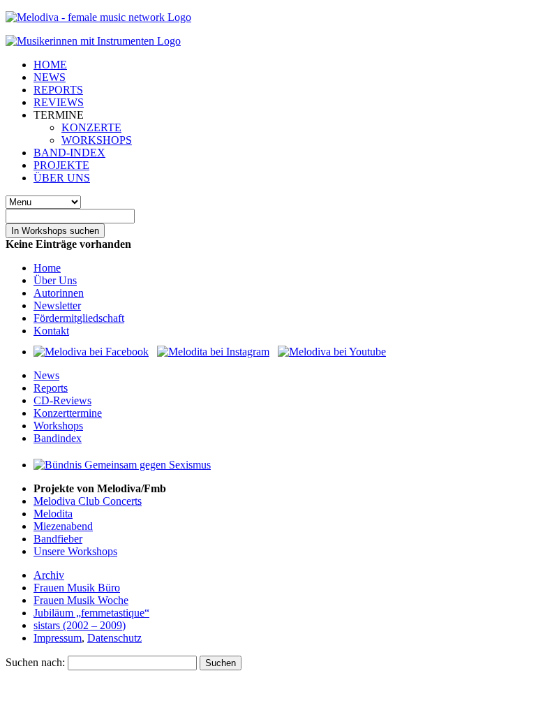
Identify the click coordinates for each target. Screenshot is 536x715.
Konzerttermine (68, 413)
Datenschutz (114, 638)
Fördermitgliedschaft (79, 318)
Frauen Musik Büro (77, 588)
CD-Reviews (62, 400)
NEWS (50, 77)
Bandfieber (58, 539)
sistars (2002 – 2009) (80, 625)
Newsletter (57, 305)
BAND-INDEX (69, 153)
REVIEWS (59, 102)
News (46, 375)
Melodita (53, 513)
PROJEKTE (61, 165)
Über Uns (55, 280)
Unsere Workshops (75, 551)
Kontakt (51, 331)
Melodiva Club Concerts (88, 501)
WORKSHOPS (96, 140)
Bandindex (58, 438)
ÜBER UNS (62, 178)
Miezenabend (63, 526)
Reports (51, 388)
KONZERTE (91, 127)
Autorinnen (59, 293)
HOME (50, 65)
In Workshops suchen (55, 231)
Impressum (58, 638)
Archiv (49, 575)
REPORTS (58, 90)
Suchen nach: (35, 662)
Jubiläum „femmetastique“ (91, 613)
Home (47, 268)
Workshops (58, 426)
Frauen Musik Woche (81, 600)
